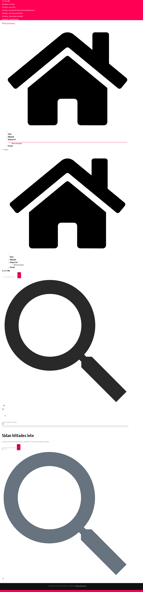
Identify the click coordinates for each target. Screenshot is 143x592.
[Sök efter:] (12, 277)
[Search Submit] (19, 275)
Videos (10, 139)
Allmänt (11, 137)
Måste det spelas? (17, 143)
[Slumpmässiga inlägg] (3, 424)
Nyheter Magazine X (80, 586)
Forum (10, 146)
